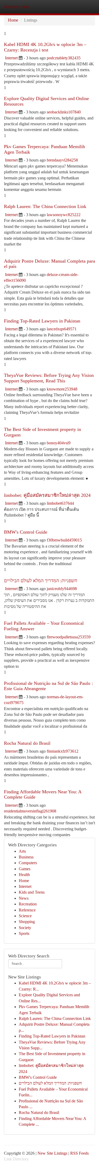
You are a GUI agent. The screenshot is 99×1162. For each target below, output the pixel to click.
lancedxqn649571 (62, 329)
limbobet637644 (60, 503)
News (24, 898)
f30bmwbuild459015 (64, 540)
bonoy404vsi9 (58, 443)
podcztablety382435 (64, 58)
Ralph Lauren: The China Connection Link (45, 206)
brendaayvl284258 (62, 160)
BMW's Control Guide (25, 532)
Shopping (27, 921)
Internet (11, 58)
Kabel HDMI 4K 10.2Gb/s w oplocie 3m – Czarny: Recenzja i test (45, 47)
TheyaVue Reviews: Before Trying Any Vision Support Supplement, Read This (49, 378)
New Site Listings (52, 1153)
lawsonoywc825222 (64, 214)
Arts (22, 851)
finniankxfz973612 (62, 751)
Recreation (28, 904)
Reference (27, 910)
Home (13, 20)
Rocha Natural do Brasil (27, 743)
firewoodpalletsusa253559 (69, 637)
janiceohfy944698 (62, 588)
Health (24, 874)
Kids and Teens (32, 892)
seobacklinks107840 (64, 112)
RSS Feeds (79, 1153)
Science (25, 916)
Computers (28, 863)
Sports (24, 933)
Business (26, 857)
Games (24, 869)
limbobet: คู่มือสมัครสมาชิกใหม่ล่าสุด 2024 (47, 495)
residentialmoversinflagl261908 (30, 811)
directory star (16, 6)
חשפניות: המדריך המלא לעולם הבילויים (40, 580)
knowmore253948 (62, 389)
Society (25, 927)
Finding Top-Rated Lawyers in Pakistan (42, 321)
